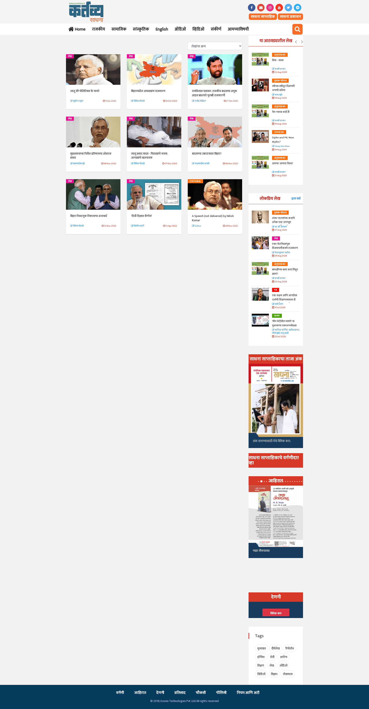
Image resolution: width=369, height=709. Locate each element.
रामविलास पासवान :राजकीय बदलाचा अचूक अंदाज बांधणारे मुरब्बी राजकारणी (214, 93)
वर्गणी (120, 693)
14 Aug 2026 (280, 149)
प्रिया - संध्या (278, 60)
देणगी (160, 693)
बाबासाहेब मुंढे (79, 164)
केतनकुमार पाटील (282, 252)
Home (79, 29)
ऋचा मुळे (278, 95)
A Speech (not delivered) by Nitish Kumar (213, 218)
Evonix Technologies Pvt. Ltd (178, 701)
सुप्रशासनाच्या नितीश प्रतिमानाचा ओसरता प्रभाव (90, 155)
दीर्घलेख (275, 648)
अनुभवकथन (280, 55)
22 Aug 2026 (280, 72)
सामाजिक (118, 29)
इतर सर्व (295, 198)
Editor (197, 226)
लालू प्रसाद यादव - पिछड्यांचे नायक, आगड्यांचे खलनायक (149, 155)
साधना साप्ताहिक (263, 16)
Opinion (279, 132)
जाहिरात (140, 693)
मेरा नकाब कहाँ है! (281, 112)
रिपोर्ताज (289, 648)
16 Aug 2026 (280, 124)
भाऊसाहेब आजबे (201, 164)
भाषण (277, 316)
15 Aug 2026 (280, 175)
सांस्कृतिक (141, 29)
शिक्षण (260, 665)
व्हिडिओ (198, 29)
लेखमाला (288, 674)
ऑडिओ (180, 29)
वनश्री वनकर (280, 69)
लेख (70, 56)
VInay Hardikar (282, 146)
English (161, 29)
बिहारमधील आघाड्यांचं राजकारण (148, 91)
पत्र (275, 290)
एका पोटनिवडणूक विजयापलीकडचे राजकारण (285, 246)
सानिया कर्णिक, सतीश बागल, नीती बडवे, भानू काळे (286, 331)
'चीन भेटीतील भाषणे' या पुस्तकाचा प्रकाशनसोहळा (284, 323)
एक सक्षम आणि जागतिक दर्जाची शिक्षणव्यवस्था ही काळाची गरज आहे (284, 299)
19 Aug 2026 (280, 98)
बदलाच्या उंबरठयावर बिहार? (206, 153)
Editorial (195, 181)
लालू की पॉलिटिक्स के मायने (84, 91)
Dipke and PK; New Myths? (283, 139)
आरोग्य (283, 657)
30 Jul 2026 (280, 336)
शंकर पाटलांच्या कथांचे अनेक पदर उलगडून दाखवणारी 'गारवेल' (283, 222)
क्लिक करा (275, 613)
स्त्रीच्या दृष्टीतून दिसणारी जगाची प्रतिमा (283, 88)
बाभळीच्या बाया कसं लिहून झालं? (285, 271)
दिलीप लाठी (138, 226)
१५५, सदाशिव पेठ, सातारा (266, 552)
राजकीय (98, 29)
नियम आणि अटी (248, 693)
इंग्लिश (261, 657)
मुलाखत (261, 648)
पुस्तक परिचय (280, 81)
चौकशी (201, 693)
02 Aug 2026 (280, 281)
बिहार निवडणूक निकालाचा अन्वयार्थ (88, 216)
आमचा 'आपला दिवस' (282, 163)
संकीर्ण (216, 29)
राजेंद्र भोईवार (200, 101)
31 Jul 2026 (279, 307)
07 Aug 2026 (280, 230)
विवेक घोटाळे (139, 101)
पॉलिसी (221, 693)
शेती (272, 657)
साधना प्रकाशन (290, 16)
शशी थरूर (278, 304)
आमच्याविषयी (238, 29)
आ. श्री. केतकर (280, 227)
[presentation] (296, 42)
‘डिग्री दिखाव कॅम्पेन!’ (141, 216)
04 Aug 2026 (280, 256)
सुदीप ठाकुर (78, 101)
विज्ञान (274, 674)
